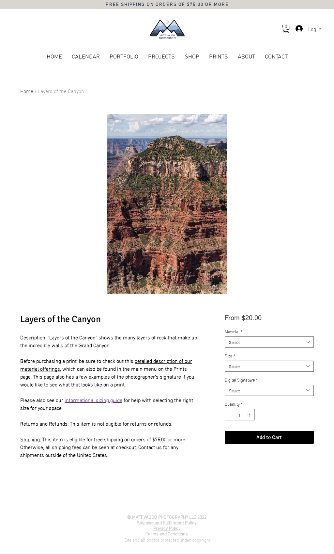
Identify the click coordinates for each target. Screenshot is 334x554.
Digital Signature (241, 379)
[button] (286, 29)
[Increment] (250, 414)
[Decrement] (230, 414)
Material (233, 331)
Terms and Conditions (167, 534)
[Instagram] (180, 506)
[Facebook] (153, 506)
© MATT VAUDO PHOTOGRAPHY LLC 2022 (166, 517)
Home (26, 90)
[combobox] (269, 342)
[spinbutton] (239, 414)
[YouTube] (166, 506)
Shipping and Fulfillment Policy (167, 523)
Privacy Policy (167, 528)
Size (230, 355)
